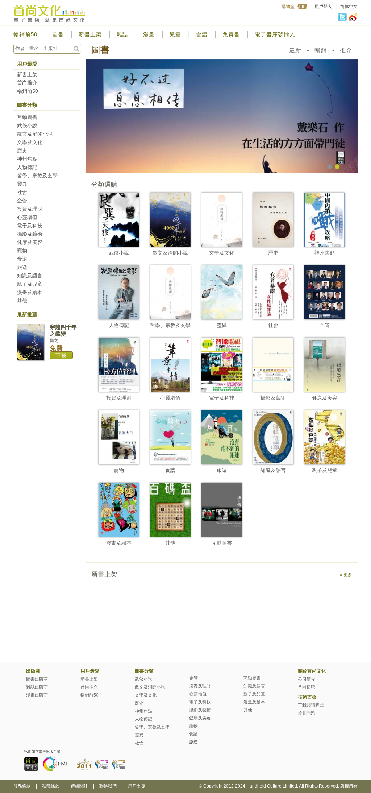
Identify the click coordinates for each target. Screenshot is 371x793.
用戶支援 (136, 786)
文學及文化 (29, 142)
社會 (22, 192)
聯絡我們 (108, 786)
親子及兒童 (29, 284)
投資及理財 (29, 209)
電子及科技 (29, 225)
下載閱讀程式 (311, 705)
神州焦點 (27, 159)
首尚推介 (27, 83)
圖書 (58, 34)
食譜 (202, 34)
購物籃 (288, 6)
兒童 (175, 34)
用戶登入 (323, 6)
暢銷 (320, 50)
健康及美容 (29, 242)
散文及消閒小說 (35, 134)
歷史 (22, 150)
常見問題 (306, 713)
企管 (22, 200)
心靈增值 (27, 217)
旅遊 (22, 267)
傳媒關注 (79, 786)
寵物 (22, 250)
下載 (61, 355)
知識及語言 (29, 275)
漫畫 (149, 34)
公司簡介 (306, 679)
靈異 (22, 184)
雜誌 (122, 34)
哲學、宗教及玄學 (37, 175)
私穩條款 (50, 786)
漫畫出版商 (37, 695)
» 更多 (346, 574)
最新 (295, 50)
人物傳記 (27, 167)
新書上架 (90, 34)
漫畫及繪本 (29, 292)
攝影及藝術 (29, 234)
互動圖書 (27, 117)
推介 (346, 50)
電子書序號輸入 (275, 34)
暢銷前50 (25, 34)
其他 (22, 300)
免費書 (231, 34)
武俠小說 (27, 125)
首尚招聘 (306, 687)
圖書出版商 (37, 679)
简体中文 (349, 6)
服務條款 (22, 786)
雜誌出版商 (37, 687)
